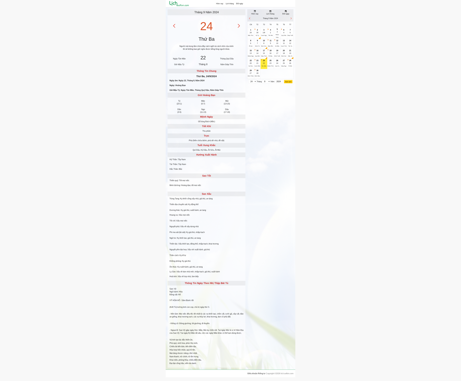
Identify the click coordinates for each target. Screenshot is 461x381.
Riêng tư (261, 373)
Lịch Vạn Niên (179, 3)
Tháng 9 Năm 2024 (206, 12)
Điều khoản (252, 373)
